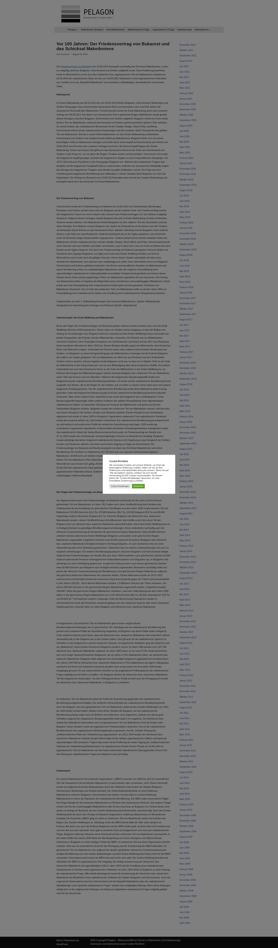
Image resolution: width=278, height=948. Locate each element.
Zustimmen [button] (138, 486)
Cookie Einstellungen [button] (120, 486)
